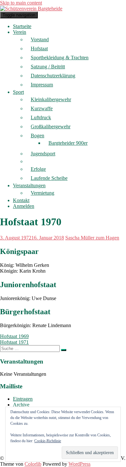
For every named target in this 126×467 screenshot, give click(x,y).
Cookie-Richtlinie (47, 441)
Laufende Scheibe (49, 178)
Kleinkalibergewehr (51, 99)
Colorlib (33, 464)
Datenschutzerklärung (53, 75)
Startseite (22, 26)
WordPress (79, 464)
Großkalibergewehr (50, 126)
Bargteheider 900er (68, 143)
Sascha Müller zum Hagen (92, 237)
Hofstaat (39, 48)
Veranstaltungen (29, 185)
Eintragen (23, 399)
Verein (19, 32)
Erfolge (38, 169)
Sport (18, 92)
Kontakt (21, 200)
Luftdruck (41, 117)
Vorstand (40, 39)
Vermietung (42, 193)
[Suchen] (63, 350)
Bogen (37, 135)
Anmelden (23, 206)
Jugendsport (43, 153)
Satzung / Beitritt (48, 66)
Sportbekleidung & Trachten (60, 57)
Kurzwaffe (42, 108)
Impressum (42, 84)
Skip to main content (21, 2)
